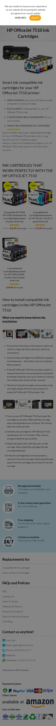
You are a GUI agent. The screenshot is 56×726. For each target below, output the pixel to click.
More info (20, 17)
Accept (35, 18)
